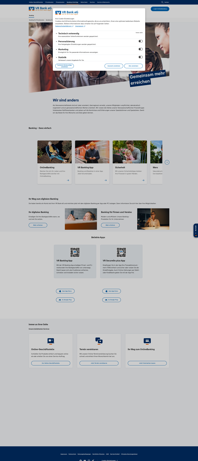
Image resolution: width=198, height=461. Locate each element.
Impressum (79, 26)
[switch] (141, 41)
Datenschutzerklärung (63, 26)
